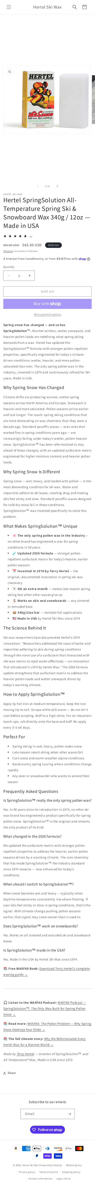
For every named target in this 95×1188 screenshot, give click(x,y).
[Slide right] (57, 186)
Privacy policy (27, 1172)
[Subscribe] (69, 1114)
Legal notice (64, 1178)
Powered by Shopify (50, 1165)
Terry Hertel (25, 1054)
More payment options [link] (47, 314)
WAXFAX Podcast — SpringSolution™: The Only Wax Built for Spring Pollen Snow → (44, 1008)
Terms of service (48, 1172)
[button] (9, 7)
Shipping (8, 251)
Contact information (40, 1178)
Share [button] (12, 1073)
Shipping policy (71, 1172)
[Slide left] (38, 186)
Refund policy (74, 1165)
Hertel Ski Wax (30, 1165)
